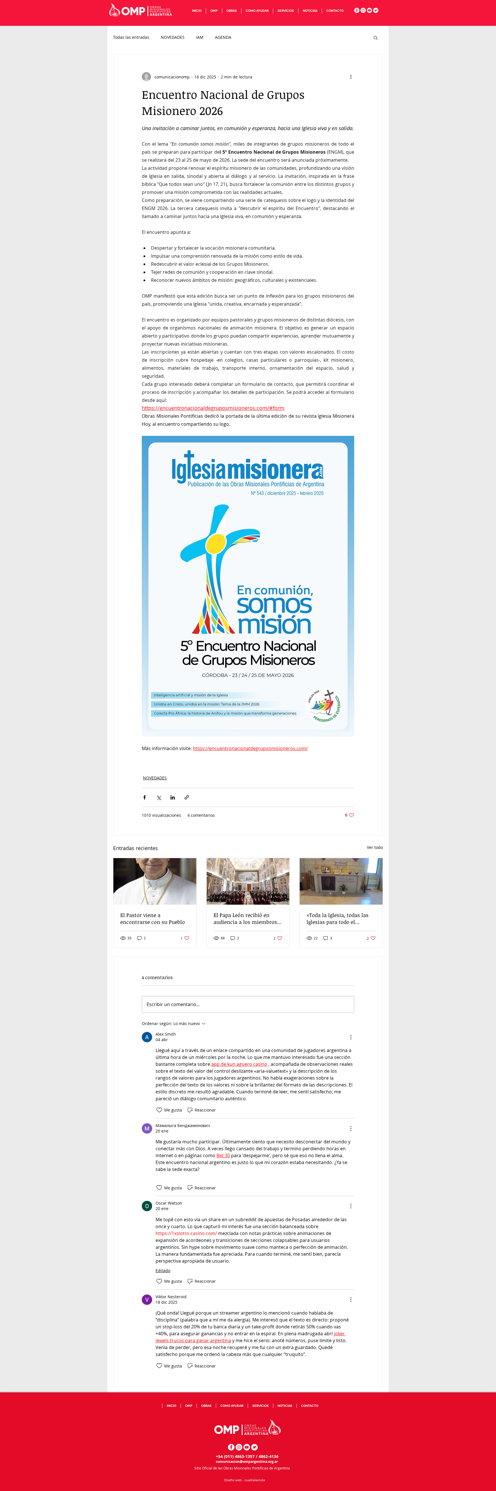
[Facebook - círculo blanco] (356, 10)
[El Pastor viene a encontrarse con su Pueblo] (154, 881)
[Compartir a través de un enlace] (186, 797)
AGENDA (223, 37)
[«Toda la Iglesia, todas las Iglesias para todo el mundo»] (341, 881)
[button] (214, 11)
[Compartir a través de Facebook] (144, 797)
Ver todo (375, 847)
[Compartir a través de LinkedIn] (172, 797)
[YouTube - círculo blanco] (369, 10)
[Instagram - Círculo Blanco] (363, 10)
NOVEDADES (173, 37)
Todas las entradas (131, 37)
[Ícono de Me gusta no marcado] (159, 1110)
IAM (200, 37)
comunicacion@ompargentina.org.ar (247, 1461)
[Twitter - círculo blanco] (375, 10)
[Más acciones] (350, 76)
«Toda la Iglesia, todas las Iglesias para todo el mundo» (338, 918)
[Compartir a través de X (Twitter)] (158, 797)
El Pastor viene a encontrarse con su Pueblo (152, 918)
